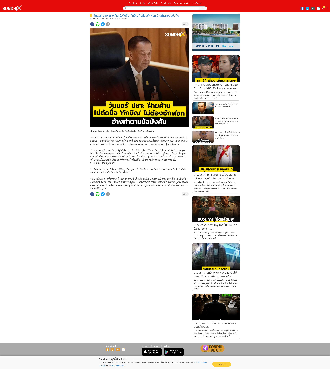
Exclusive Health (181, 3)
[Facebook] (302, 8)
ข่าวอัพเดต (196, 3)
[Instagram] (318, 8)
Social (142, 3)
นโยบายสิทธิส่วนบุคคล (117, 365)
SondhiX (133, 3)
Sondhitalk (166, 3)
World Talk (153, 3)
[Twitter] (307, 8)
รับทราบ (221, 364)
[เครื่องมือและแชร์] (327, 8)
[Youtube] (313, 8)
